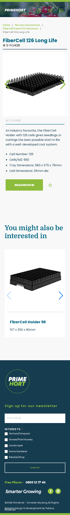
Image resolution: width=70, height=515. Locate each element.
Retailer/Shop (16, 457)
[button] (62, 84)
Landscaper (15, 445)
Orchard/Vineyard (19, 433)
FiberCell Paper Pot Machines (20, 28)
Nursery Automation (27, 24)
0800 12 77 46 (41, 508)
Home (6, 24)
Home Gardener (17, 451)
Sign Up (35, 467)
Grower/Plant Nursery (20, 439)
